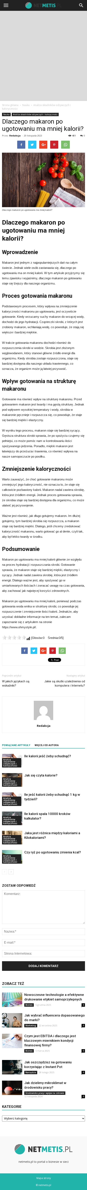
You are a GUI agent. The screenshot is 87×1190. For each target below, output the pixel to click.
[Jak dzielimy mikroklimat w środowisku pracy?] (12, 1088)
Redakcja (15, 135)
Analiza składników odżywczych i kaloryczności (35, 114)
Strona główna (10, 105)
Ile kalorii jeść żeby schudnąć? (47, 756)
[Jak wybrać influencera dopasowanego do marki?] (12, 1020)
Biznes (29, 1004)
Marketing (30, 1025)
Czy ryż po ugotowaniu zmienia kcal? (52, 852)
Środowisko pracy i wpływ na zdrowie (44, 1093)
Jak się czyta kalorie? (40, 775)
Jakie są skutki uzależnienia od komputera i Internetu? (64, 683)
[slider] (14, 637)
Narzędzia (30, 1072)
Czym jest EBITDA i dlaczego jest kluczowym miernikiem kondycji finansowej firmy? (50, 1040)
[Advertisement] (43, 56)
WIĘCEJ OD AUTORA (47, 745)
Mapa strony (43, 1178)
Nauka (6, 114)
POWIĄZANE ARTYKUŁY (16, 745)
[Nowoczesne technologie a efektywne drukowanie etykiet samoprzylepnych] (12, 999)
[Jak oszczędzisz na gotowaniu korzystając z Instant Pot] (12, 1067)
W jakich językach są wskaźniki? (15, 683)
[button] (81, 5)
